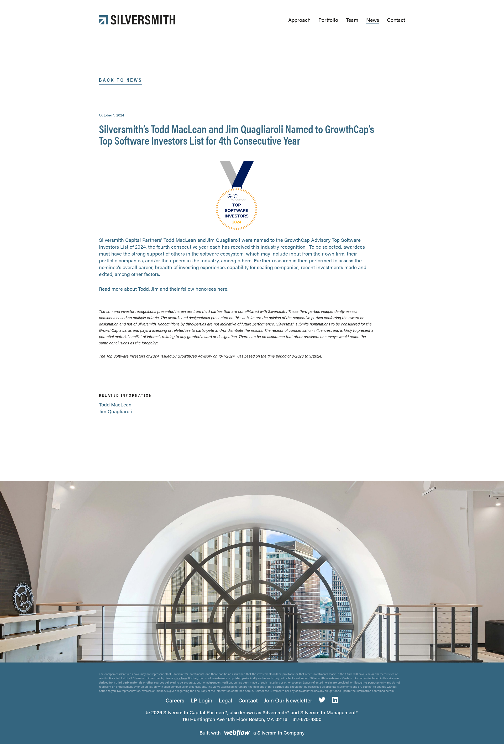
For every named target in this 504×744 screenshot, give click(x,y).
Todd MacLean (115, 404)
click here (180, 678)
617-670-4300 (307, 719)
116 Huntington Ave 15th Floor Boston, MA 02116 (234, 719)
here (222, 288)
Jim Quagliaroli (115, 411)
